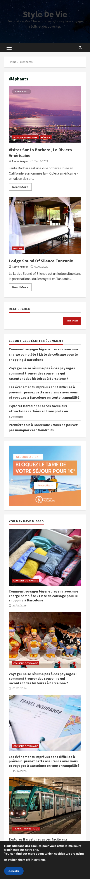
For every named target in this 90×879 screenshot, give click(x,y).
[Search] (80, 47)
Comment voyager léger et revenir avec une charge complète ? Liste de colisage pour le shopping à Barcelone (43, 354)
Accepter (14, 871)
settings (39, 860)
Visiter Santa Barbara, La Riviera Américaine (45, 114)
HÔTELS (45, 137)
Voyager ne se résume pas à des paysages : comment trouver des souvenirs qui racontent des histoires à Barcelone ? (42, 373)
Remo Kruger (20, 161)
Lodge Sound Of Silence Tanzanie (45, 225)
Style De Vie (45, 14)
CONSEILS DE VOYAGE (25, 580)
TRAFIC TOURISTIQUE (26, 828)
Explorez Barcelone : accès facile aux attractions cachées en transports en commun (38, 411)
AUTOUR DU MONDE (25, 137)
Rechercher (19, 309)
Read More (20, 187)
